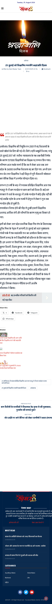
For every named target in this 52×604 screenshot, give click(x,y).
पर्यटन (6, 582)
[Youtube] (32, 592)
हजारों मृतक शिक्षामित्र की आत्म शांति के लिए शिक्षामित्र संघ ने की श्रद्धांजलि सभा (11, 340)
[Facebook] (20, 592)
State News (31, 573)
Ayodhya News (10, 573)
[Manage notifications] (46, 598)
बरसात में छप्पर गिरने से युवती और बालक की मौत (21, 555)
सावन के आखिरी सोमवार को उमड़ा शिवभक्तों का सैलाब (23, 536)
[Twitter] (26, 592)
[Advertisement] (26, 102)
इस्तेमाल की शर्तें (14, 522)
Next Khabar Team (15, 69)
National (8, 578)
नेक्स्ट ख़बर (26, 508)
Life (28, 578)
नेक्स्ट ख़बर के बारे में (38, 522)
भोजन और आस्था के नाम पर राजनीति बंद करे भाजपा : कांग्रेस (25, 546)
